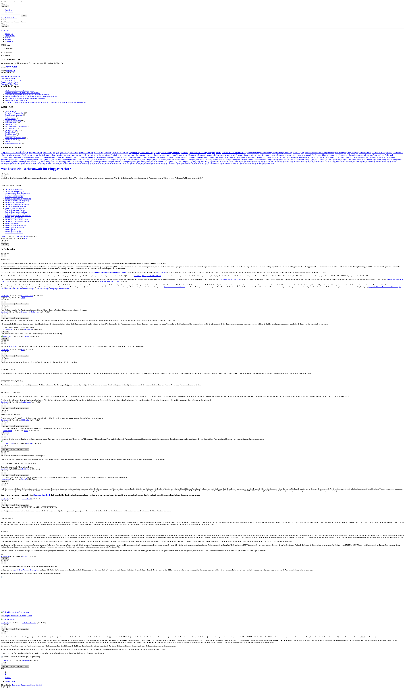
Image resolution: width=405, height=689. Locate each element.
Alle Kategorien (10, 111)
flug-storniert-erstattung (27, 163)
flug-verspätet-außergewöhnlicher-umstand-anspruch (78, 157)
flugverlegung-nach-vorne (166, 163)
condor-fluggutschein (291, 161)
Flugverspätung (10, 117)
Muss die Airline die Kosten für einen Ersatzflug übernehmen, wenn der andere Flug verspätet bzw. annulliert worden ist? (45, 102)
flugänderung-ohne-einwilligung (143, 152)
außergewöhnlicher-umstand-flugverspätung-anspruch (138, 157)
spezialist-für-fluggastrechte (14, 197)
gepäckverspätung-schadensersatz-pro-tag (347, 159)
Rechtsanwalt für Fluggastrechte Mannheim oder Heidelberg (25, 98)
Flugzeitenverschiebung (13, 121)
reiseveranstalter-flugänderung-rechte (23, 155)
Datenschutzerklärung (28, 685)
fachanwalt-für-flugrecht (255, 157)
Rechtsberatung (10, 128)
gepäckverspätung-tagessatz (147, 162)
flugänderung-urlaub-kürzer (275, 157)
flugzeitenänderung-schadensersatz (23, 162)
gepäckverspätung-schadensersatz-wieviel (169, 159)
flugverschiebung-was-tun (11, 157)
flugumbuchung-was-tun (149, 163)
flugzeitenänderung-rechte (88, 152)
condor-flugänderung (81, 162)
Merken (6, 4)
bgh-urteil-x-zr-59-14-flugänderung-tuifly (226, 159)
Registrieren (9, 12)
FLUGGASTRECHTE (9, 18)
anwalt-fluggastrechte (12, 223)
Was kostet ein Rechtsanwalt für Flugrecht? (19, 91)
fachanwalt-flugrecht (237, 163)
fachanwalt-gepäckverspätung (375, 159)
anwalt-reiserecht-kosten (13, 231)
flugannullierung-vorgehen (340, 157)
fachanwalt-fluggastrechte (333, 161)
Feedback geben (10, 681)
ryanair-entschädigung (303, 159)
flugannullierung (250, 163)
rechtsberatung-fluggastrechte (15, 191)
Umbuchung (9, 124)
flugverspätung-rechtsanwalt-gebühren (18, 216)
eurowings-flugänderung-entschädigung (173, 162)
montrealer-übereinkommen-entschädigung (77, 163)
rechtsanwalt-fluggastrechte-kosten (16, 219)
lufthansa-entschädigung (383, 161)
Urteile (7, 141)
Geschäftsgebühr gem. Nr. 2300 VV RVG (147, 276)
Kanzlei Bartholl (41, 495)
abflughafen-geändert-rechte (100, 162)
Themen (8, 37)
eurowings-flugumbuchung (244, 161)
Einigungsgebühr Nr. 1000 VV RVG (230, 279)
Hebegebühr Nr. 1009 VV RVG (110, 281)
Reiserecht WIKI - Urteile (9, 84)
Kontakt (39, 685)
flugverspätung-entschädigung (200, 162)
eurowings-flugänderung (136, 155)
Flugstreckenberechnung (13, 143)
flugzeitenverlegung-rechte (360, 157)
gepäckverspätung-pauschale (12, 159)
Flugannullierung (10, 119)
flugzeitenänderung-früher (108, 157)
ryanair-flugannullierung (222, 163)
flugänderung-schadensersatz (190, 152)
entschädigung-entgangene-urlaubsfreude (332, 155)
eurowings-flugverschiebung (365, 161)
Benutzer (8, 39)
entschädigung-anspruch (270, 153)
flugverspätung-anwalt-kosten (15, 210)
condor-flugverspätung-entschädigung (174, 157)
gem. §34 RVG (162, 272)
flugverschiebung (43, 162)
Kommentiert (7, 330)
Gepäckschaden (10, 134)
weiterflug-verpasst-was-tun (265, 163)
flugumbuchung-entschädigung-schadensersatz (206, 157)
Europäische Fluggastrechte (14, 113)
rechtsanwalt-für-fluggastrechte (15, 189)
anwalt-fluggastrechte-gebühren (15, 225)
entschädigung (298, 153)
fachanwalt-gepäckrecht (320, 157)
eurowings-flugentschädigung (142, 159)
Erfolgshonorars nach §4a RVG (174, 287)
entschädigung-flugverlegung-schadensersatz (353, 153)
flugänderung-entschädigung (43, 152)
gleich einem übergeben (26, 570)
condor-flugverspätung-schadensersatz (311, 161)
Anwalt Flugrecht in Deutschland (16, 100)
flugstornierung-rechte (48, 157)
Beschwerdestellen (11, 140)
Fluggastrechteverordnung (9, 82)
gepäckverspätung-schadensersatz (272, 155)
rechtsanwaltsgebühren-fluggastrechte (17, 193)
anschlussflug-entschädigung (131, 163)
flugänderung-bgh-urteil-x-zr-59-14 (281, 159)
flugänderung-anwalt (119, 155)
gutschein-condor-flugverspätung (124, 162)
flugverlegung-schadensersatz (232, 155)
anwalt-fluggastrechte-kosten (14, 227)
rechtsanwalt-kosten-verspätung (15, 206)
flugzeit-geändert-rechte (183, 163)
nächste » (8, 678)
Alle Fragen (9, 34)
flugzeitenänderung (251, 155)
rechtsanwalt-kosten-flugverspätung (17, 204)
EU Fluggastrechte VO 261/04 (11, 80)
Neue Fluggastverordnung (13, 115)
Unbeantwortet (10, 36)
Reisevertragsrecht (11, 122)
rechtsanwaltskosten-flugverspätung (17, 200)
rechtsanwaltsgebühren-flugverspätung (18, 199)
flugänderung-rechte (66, 152)
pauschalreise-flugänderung (383, 153)
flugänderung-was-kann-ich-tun (114, 152)
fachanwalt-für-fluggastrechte (61, 162)
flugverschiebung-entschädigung (181, 155)
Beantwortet (5, 296)
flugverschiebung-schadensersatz (254, 159)
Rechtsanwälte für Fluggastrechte (16, 126)
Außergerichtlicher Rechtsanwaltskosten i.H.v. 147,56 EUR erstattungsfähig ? (31, 96)
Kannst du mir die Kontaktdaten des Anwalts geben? (22, 93)
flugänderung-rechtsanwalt (49, 155)
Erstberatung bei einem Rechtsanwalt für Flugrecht (109, 272)
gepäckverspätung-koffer (321, 159)
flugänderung (28, 159)
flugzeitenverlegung (252, 153)
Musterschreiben (10, 136)
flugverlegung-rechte (212, 152)
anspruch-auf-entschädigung (15, 152)
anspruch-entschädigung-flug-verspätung (95, 155)
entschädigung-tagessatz (261, 161)
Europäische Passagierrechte (10, 76)
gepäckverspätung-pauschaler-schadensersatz (107, 163)
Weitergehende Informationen (15, 138)
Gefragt (3, 236)
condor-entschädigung (276, 161)
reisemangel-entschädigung (235, 157)
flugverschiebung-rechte (167, 152)
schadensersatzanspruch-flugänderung (320, 153)
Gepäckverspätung (11, 130)
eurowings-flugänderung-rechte (45, 159)
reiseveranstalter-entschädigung (383, 157)
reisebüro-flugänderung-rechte (157, 155)
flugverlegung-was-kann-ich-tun (197, 159)
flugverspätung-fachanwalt (383, 155)
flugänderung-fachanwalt (30, 157)
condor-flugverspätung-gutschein (298, 157)
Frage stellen (9, 41)
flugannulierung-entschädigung (69, 159)
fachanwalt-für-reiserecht (233, 152)
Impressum (16, 685)
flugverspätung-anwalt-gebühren (16, 212)
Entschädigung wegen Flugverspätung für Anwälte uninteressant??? (27, 95)
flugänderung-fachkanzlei (120, 159)
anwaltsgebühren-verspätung (14, 208)
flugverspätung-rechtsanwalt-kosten (17, 214)
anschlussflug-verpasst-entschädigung (96, 159)
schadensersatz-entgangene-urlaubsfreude (301, 155)
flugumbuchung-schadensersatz (361, 155)
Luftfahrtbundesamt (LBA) (10, 78)
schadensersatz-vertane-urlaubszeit (207, 155)
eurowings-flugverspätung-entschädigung (48, 163)
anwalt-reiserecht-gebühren (14, 233)
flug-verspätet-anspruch (69, 155)
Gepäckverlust (10, 132)
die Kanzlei (12, 346)
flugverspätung (286, 153)
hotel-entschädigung (348, 161)
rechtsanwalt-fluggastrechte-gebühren (17, 221)
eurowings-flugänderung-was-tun (223, 161)
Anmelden (8, 10)
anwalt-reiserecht (10, 229)
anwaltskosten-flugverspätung (15, 202)
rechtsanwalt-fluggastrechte (14, 218)
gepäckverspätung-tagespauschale (203, 163)
